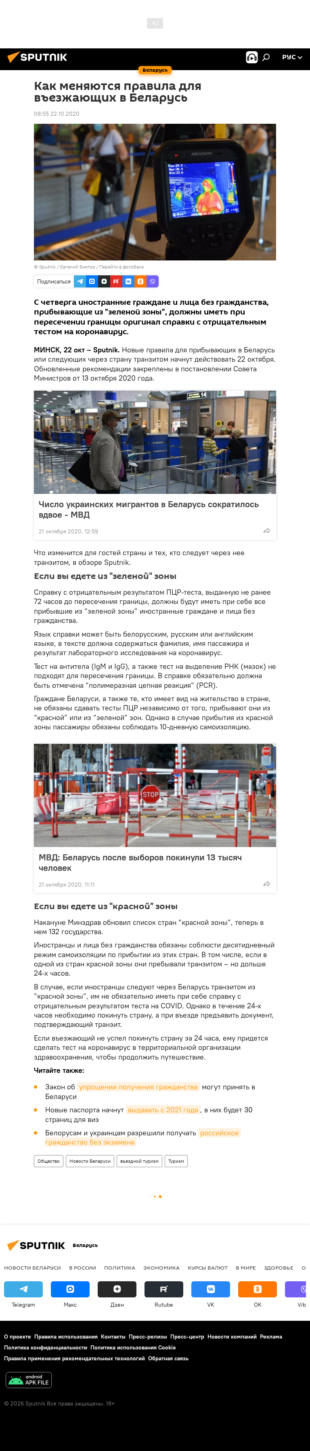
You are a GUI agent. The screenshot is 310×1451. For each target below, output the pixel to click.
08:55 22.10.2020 (57, 113)
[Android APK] (28, 1381)
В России (82, 1267)
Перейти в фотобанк (121, 267)
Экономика (161, 1267)
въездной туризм (139, 1161)
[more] (267, 531)
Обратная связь (168, 1358)
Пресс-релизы (148, 1336)
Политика (119, 1267)
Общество (49, 1161)
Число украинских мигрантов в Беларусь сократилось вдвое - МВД (149, 509)
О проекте (17, 1336)
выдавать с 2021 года (163, 1109)
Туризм (176, 1161)
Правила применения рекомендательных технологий (74, 1358)
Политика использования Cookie (133, 1347)
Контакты (113, 1336)
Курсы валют (208, 1267)
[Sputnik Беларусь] (39, 64)
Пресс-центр (187, 1336)
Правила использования (66, 1336)
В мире (246, 1267)
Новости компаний (232, 1336)
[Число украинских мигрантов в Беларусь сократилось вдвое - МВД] (155, 442)
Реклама (271, 1336)
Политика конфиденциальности (45, 1347)
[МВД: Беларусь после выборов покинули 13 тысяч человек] (155, 795)
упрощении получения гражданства (138, 1086)
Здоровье (278, 1267)
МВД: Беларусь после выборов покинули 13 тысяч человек (140, 862)
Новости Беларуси (90, 1161)
